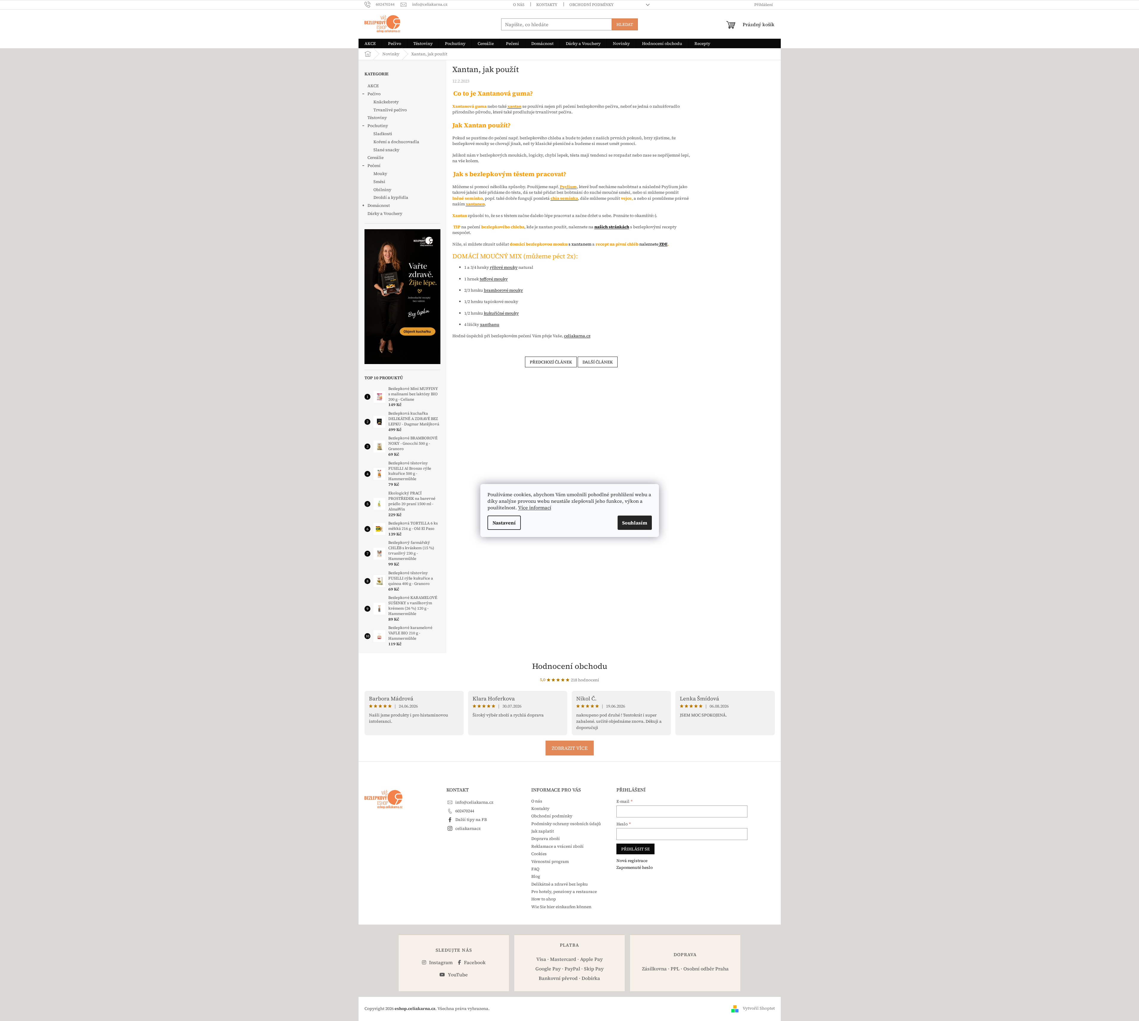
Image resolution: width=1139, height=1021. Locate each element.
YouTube (457, 974)
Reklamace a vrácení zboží (557, 846)
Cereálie (375, 157)
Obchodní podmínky (591, 4)
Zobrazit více (570, 748)
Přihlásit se (635, 849)
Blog (535, 876)
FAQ (535, 869)
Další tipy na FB (471, 819)
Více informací (534, 507)
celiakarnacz (468, 828)
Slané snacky (386, 150)
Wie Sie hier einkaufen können (561, 907)
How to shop (543, 899)
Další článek (597, 362)
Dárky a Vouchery (384, 213)
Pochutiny (377, 126)
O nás (518, 4)
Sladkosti (382, 134)
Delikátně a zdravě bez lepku (559, 884)
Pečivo (374, 94)
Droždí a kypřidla (390, 197)
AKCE (373, 86)
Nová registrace (631, 861)
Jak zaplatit (542, 831)
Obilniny (382, 190)
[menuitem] (370, 43)
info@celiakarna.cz (474, 802)
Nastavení (504, 522)
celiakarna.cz (577, 336)
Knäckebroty (386, 102)
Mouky (380, 174)
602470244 (464, 811)
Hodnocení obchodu (569, 666)
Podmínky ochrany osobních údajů (566, 824)
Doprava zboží (545, 839)
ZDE (663, 244)
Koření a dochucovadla (396, 142)
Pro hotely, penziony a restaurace (564, 891)
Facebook (474, 962)
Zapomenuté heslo (634, 867)
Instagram (440, 962)
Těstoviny (377, 118)
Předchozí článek (551, 362)
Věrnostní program (550, 861)
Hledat (624, 24)
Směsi (379, 182)
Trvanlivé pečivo (390, 110)
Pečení (374, 165)
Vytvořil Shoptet (759, 1008)
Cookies (539, 854)
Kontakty (546, 4)
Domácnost (378, 205)
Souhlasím (634, 522)
